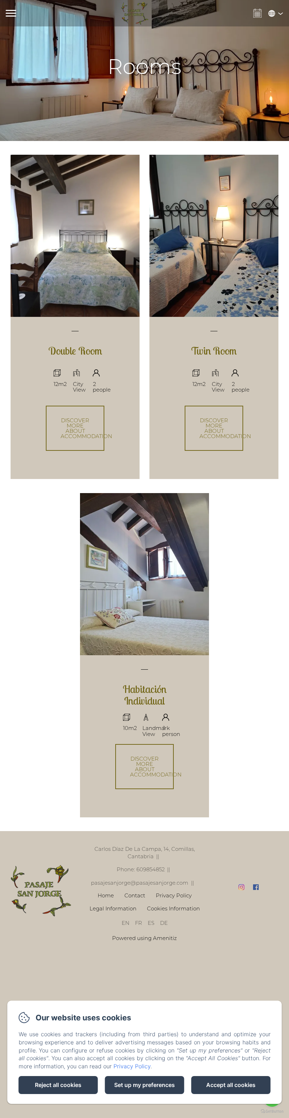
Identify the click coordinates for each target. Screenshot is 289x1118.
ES (151, 923)
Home (106, 895)
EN (125, 923)
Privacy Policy (174, 895)
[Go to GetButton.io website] (272, 1111)
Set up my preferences (144, 1084)
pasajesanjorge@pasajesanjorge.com (139, 882)
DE (164, 923)
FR (138, 923)
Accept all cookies (231, 1084)
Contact (134, 895)
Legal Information (113, 908)
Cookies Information (173, 908)
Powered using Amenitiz (144, 938)
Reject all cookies (58, 1084)
